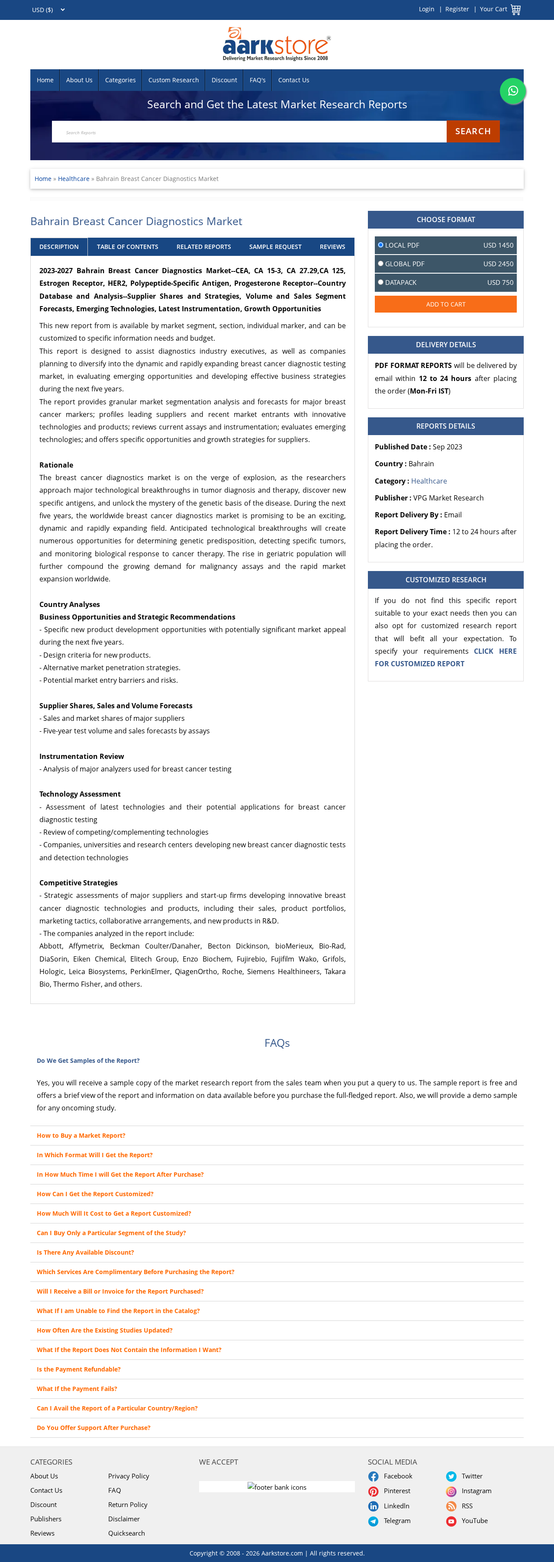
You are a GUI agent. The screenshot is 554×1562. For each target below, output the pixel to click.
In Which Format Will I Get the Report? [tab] (95, 1155)
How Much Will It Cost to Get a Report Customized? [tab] (114, 1213)
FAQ (114, 1490)
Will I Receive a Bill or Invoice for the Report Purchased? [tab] (120, 1291)
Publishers (45, 1518)
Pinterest (395, 1490)
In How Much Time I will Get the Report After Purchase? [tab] (120, 1174)
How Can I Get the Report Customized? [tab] (95, 1194)
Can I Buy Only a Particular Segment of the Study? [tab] (111, 1233)
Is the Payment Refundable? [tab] (79, 1369)
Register (457, 9)
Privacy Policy (128, 1476)
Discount (224, 80)
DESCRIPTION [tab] (59, 246)
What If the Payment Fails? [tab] (77, 1388)
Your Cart (493, 9)
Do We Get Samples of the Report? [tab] (88, 1060)
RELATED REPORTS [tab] (204, 246)
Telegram (395, 1520)
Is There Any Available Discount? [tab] (85, 1252)
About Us (79, 80)
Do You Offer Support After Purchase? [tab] (94, 1427)
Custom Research (173, 80)
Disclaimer (124, 1518)
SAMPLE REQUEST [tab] (275, 246)
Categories (120, 80)
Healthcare (74, 178)
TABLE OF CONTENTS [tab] (127, 246)
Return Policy (128, 1504)
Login (427, 9)
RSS (465, 1505)
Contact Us (293, 80)
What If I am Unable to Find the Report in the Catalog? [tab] (118, 1311)
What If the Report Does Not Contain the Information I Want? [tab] (129, 1350)
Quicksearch (126, 1533)
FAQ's (258, 80)
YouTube (473, 1520)
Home (45, 80)
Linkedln (394, 1505)
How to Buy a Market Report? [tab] (81, 1135)
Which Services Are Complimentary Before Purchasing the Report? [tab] (136, 1272)
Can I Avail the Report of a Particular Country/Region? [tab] (117, 1408)
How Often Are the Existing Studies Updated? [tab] (105, 1330)
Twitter (470, 1476)
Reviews (42, 1533)
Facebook (396, 1476)
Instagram (475, 1490)
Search (473, 131)
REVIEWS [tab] (332, 246)
